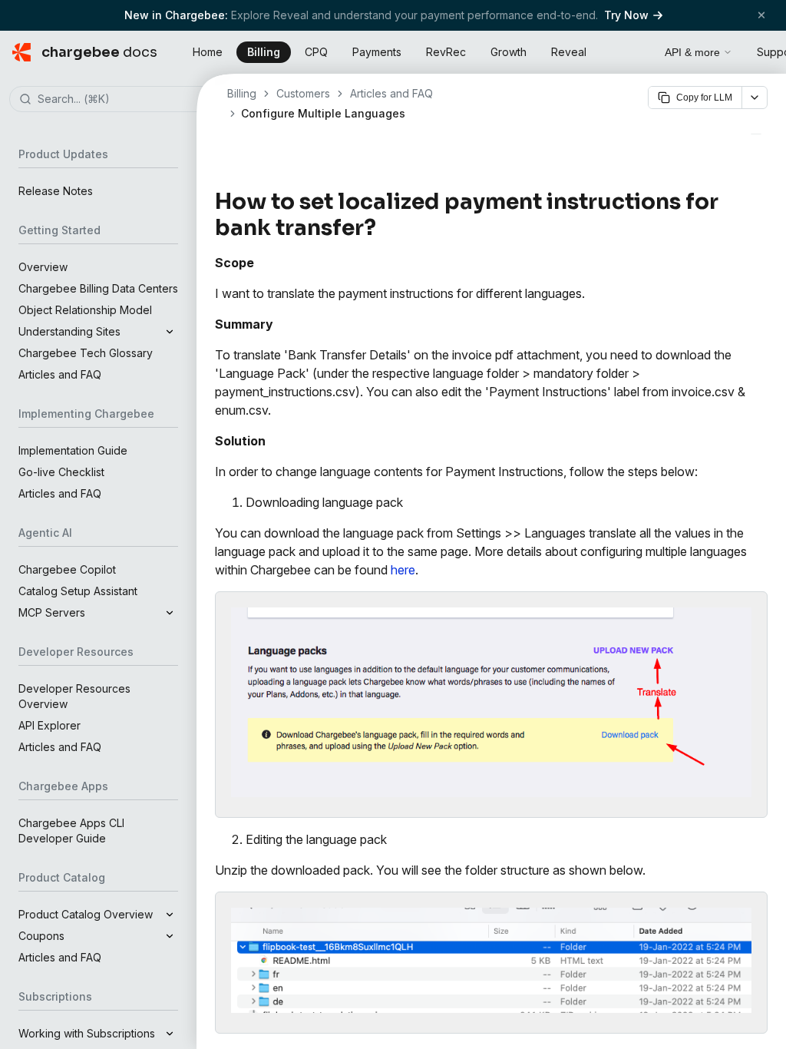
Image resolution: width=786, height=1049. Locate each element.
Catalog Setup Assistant (77, 590)
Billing (263, 51)
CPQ (316, 51)
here (403, 569)
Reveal (568, 51)
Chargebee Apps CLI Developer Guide (71, 830)
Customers (303, 93)
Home (208, 51)
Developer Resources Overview (74, 696)
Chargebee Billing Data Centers (98, 288)
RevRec (446, 51)
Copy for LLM (704, 97)
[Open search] (635, 50)
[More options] (754, 97)
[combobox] (121, 100)
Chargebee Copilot (67, 569)
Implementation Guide (72, 450)
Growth (508, 51)
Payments (376, 51)
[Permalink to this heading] (385, 228)
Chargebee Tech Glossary (85, 352)
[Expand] (169, 331)
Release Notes (55, 190)
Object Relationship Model (85, 309)
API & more (692, 52)
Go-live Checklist (61, 471)
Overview (43, 266)
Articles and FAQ (59, 374)
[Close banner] (761, 15)
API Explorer (49, 725)
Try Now (626, 15)
